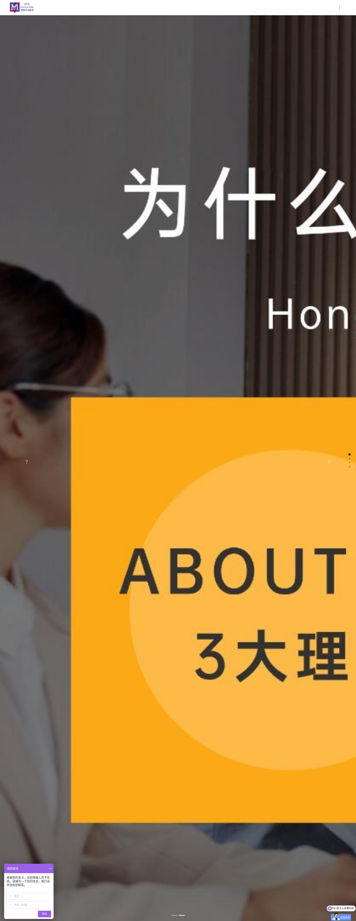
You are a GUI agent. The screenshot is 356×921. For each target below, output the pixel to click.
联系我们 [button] (320, 7)
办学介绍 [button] (251, 7)
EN (343, 7)
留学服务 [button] (300, 7)
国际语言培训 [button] (276, 7)
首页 (213, 7)
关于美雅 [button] (231, 7)
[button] (26, 460)
